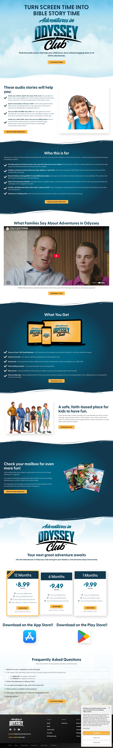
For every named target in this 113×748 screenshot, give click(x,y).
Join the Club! (23, 608)
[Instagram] (15, 729)
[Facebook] (10, 729)
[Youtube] (19, 729)
